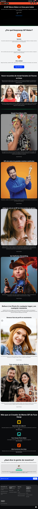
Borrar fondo (11, 490)
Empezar (35, 478)
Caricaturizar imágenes (13, 492)
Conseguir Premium (19, 15)
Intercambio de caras (4, 491)
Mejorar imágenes (12, 488)
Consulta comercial (29, 494)
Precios (19, 492)
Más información (19, 429)
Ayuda (27, 493)
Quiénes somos (28, 488)
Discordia (27, 496)
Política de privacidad (21, 495)
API (18, 490)
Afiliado (19, 488)
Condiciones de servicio (21, 493)
